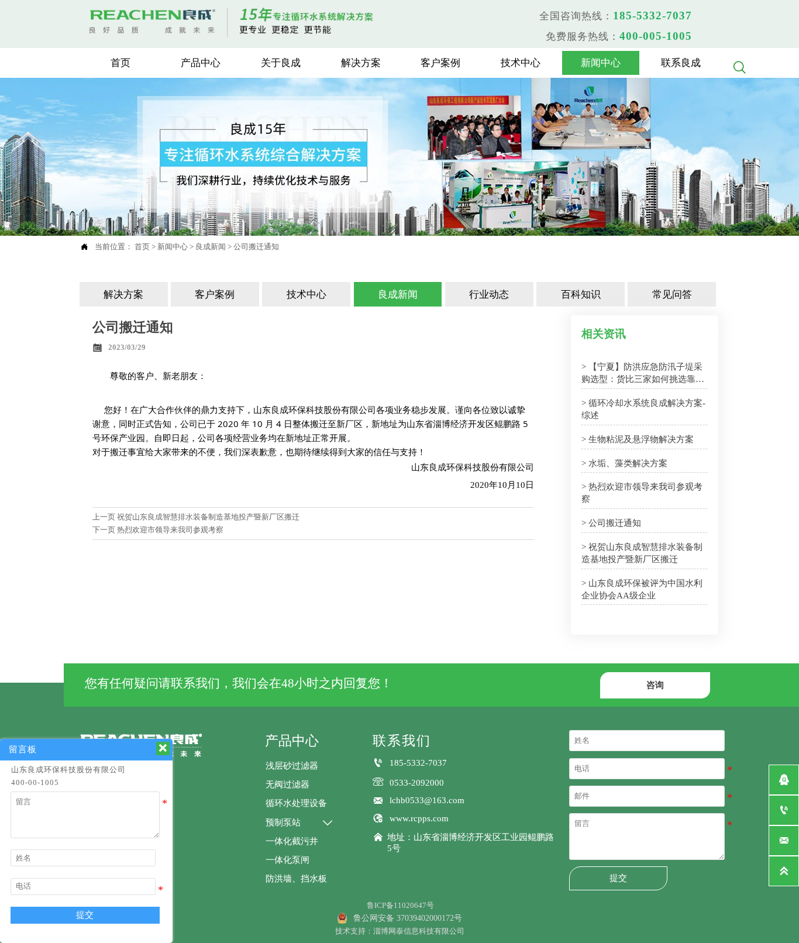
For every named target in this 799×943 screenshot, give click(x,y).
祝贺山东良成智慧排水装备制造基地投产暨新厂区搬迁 (208, 516)
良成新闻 (210, 246)
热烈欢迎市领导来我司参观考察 (170, 529)
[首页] (232, 21)
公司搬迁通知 (256, 246)
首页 (142, 246)
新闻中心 (172, 246)
